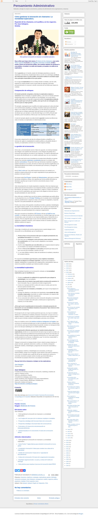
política (56, 479)
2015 (67, 440)
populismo (17, 481)
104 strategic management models (72, 218)
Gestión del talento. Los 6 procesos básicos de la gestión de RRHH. (77, 149)
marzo (69, 433)
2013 (67, 444)
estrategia (35, 477)
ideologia (53, 477)
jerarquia (23, 479)
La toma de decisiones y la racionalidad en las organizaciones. (77, 161)
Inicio (39, 498)
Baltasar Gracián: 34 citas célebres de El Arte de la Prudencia (77, 89)
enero (69, 437)
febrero (69, 435)
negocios (50, 479)
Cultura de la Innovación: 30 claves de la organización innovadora (36, 457)
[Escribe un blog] (53, 475)
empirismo (29, 477)
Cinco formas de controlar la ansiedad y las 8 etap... (73, 308)
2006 (67, 459)
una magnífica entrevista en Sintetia (40, 62)
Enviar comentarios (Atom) (41, 503)
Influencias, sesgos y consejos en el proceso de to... (73, 411)
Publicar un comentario (23, 490)
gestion (49, 477)
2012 (67, 446)
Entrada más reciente (22, 498)
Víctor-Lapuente (30, 481)
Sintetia (23, 404)
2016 (67, 272)
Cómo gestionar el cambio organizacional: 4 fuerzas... (73, 336)
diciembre (70, 274)
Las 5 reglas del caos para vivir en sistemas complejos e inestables (36, 418)
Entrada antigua (54, 498)
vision (37, 481)
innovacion (18, 479)
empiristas (30, 160)
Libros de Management (70, 232)
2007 (67, 457)
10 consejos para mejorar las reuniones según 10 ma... (73, 388)
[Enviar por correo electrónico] (52, 475)
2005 (67, 461)
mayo (68, 429)
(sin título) (73, 124)
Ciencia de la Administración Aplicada (73, 215)
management (39, 479)
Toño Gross (69, 184)
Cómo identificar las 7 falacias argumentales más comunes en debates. (76, 136)
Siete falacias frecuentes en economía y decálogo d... (73, 327)
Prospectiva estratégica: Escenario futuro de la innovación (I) (34, 423)
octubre (69, 278)
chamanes (23, 477)
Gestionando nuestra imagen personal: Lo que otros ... (72, 369)
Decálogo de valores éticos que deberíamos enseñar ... (73, 346)
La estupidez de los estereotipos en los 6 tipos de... (72, 351)
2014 (67, 442)
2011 (67, 448)
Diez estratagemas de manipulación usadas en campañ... (73, 341)
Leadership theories (69, 229)
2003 (67, 465)
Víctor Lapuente (19, 62)
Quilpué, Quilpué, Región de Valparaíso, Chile (35, 483)
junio (68, 286)
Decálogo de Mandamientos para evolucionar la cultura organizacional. (76, 54)
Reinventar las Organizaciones (71, 210)
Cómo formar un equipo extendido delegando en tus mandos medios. (77, 114)
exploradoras (42, 477)
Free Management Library (70, 227)
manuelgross (69, 189)
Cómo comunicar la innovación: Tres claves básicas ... (73, 365)
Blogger (81, 513)
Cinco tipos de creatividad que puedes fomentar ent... (73, 332)
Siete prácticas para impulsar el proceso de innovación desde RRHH (37, 464)
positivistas (37, 160)
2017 (67, 270)
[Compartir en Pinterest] (57, 475)
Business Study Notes (69, 213)
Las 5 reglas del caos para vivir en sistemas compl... (73, 323)
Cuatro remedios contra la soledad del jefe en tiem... (73, 425)
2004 (67, 463)
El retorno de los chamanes (44, 61)
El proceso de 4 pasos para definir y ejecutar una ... (73, 304)
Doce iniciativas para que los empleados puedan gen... (73, 416)
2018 (67, 268)
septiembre (70, 280)
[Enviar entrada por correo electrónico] (49, 474)
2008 (67, 455)
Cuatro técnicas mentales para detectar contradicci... (73, 294)
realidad (23, 481)
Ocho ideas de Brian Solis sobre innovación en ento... (73, 407)
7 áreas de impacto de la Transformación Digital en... (73, 393)
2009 (67, 453)
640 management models (70, 224)
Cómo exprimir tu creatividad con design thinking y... (73, 397)
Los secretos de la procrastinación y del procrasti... (72, 379)
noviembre (70, 276)
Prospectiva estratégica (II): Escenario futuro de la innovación (35, 421)
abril (68, 431)
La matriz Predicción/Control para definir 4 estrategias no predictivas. (76, 101)
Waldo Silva (69, 186)
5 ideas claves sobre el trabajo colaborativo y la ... (73, 355)
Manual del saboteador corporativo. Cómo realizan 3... (72, 299)
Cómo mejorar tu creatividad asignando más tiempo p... (73, 290)
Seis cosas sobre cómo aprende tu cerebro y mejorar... (72, 421)
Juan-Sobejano (31, 479)
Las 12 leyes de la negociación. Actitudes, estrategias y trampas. (76, 66)
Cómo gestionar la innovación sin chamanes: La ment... (73, 313)
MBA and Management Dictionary (72, 238)
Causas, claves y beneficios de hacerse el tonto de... (73, 383)
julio (68, 284)
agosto (69, 282)
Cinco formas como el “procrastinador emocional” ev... (72, 360)
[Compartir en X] (55, 475)
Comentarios (69, 44)
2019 (67, 266)
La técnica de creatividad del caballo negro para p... (73, 318)
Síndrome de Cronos (28, 406)
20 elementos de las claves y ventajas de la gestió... (73, 374)
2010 (67, 450)
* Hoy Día (66, 202)
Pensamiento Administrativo (33, 5)
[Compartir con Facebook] (56, 475)
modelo (45, 479)
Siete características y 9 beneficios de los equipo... (73, 402)
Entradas (68, 41)
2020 (67, 264)
